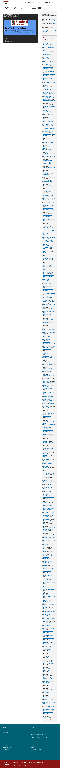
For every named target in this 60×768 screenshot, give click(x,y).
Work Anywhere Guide (7, 732)
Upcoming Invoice (47, 525)
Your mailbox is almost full (48, 534)
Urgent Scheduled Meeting (48, 628)
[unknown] (45, 699)
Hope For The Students (48, 532)
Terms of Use (14, 764)
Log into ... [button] (40, 2)
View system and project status (37, 734)
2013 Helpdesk (46, 717)
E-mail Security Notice (47, 696)
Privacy (19, 764)
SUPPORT (45, 502)
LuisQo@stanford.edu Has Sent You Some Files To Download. (48, 579)
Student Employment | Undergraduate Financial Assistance (48, 173)
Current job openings (7, 747)
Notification (45, 574)
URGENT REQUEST (47, 652)
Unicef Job (45, 479)
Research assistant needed (48, 137)
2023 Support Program (47, 361)
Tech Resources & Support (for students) (39, 737)
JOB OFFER (45, 213)
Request (45, 675)
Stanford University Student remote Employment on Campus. (48, 272)
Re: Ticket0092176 (47, 349)
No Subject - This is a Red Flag (49, 261)
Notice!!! (45, 176)
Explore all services (6, 729)
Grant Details (46, 202)
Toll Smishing (46, 180)
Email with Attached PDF (48, 663)
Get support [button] (52, 2)
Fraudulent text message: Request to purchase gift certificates (48, 434)
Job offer (45, 292)
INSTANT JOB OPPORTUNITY (49, 500)
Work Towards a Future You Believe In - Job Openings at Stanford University (49, 313)
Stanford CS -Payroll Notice (48, 638)
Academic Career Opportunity (49, 293)
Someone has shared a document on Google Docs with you (48, 660)
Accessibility (41, 764)
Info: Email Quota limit (48, 601)
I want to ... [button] (34, 2)
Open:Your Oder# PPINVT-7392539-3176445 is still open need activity (49, 473)
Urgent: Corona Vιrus (47, 592)
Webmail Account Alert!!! (48, 712)
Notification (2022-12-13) (48, 437)
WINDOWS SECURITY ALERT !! (49, 589)
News (32, 744)
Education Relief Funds (47, 520)
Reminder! (45, 523)
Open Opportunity (47, 656)
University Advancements (48, 317)
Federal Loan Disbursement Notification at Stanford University (48, 606)
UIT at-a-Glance (6, 751)
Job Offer (45, 283)
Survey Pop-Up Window (48, 666)
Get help (32, 732)
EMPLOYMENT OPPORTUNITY (49, 339)
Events (32, 747)
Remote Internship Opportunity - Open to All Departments (48, 98)
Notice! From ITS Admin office (49, 582)
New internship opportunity (49, 106)
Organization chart (7, 745)
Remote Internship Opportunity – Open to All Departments (48, 89)
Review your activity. (47, 608)
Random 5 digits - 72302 (48, 460)
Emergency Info (40, 762)
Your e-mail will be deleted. (48, 635)
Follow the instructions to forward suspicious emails (49, 21)
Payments (45, 565)
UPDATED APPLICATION (48, 199)
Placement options (47, 416)
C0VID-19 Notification (47, 575)
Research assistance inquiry (48, 61)
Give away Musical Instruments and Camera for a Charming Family (49, 344)
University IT (6, 3)
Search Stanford (32, 762)
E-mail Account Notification (49, 382)
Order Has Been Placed (47, 463)
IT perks (4, 734)
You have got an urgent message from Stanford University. (48, 505)
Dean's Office (46, 86)
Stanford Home (15, 762)
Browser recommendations (36, 736)
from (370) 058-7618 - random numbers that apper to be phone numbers (49, 620)
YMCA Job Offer (46, 406)
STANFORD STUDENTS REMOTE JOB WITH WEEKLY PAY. (49, 493)
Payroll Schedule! (46, 587)
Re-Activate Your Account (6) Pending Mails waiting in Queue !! (49, 529)
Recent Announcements (36, 745)
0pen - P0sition (46, 701)
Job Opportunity (46, 104)
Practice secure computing (8, 731)
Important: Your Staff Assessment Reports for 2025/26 (48, 196)
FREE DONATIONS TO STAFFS (49, 424)
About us (4, 744)
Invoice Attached (46, 681)
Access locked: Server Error (48, 622)
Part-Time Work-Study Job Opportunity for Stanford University (48, 258)
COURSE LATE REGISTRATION (49, 643)
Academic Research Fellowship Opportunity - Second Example (48, 55)
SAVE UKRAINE (46, 459)
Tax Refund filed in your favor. (49, 177)
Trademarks (28, 764)
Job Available (46, 378)
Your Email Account (47, 687)
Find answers (33, 729)
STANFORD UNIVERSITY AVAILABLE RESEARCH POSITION (48, 235)
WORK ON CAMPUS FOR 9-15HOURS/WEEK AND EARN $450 (48, 413)
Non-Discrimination (34, 764)
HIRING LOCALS (46, 198)
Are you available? (47, 649)
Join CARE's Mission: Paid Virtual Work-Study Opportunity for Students (48, 110)
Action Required (46, 540)
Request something (35, 731)
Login (4, 757)
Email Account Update (47, 673)
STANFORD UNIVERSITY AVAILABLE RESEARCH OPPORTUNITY (48, 226)
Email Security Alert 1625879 (49, 537)
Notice (44, 548)
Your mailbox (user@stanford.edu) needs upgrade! (48, 546)
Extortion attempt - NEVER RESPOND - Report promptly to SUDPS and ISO (49, 221)
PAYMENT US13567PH (47, 456)
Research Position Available (49, 419)
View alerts (47, 2)
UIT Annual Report (6, 749)
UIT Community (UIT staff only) (37, 751)
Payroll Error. (46, 356)
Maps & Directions (23, 762)
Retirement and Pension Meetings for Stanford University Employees (48, 387)
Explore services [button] (27, 2)
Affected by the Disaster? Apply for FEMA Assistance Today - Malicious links (48, 209)
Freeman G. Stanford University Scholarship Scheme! (47, 80)
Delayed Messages (47, 558)
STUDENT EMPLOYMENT (48, 469)
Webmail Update (46, 719)
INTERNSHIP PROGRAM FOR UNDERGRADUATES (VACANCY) (49, 337)
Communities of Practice (36, 749)
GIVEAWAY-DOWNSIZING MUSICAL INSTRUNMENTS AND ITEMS (48, 401)
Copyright (23, 764)
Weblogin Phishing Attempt (49, 689)
